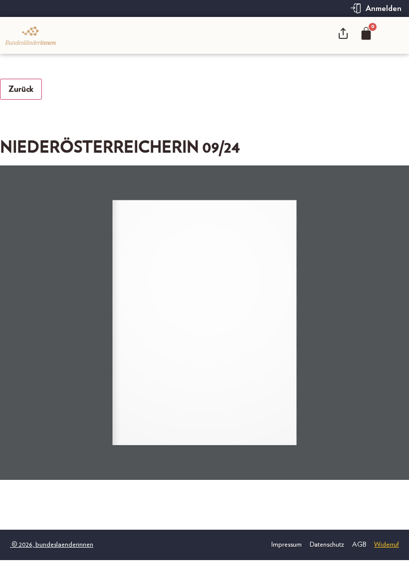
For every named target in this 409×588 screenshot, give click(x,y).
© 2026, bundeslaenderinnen (51, 523)
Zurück (20, 89)
